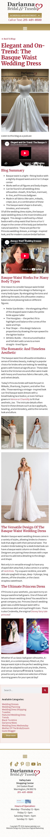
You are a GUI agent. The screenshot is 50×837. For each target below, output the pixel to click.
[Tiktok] (16, 764)
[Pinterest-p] (22, 764)
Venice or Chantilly (20, 399)
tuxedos (6, 712)
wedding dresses (10, 704)
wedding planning (11, 707)
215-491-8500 (32, 20)
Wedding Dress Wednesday (15, 725)
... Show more (10, 735)
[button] (25, 28)
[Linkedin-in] (39, 764)
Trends (5, 717)
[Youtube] (33, 764)
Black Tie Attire (9, 720)
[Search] (45, 690)
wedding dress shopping (14, 709)
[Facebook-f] (11, 764)
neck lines (9, 571)
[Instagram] (28, 764)
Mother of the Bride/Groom (15, 728)
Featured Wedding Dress (14, 715)
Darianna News (9, 723)
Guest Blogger (9, 731)
